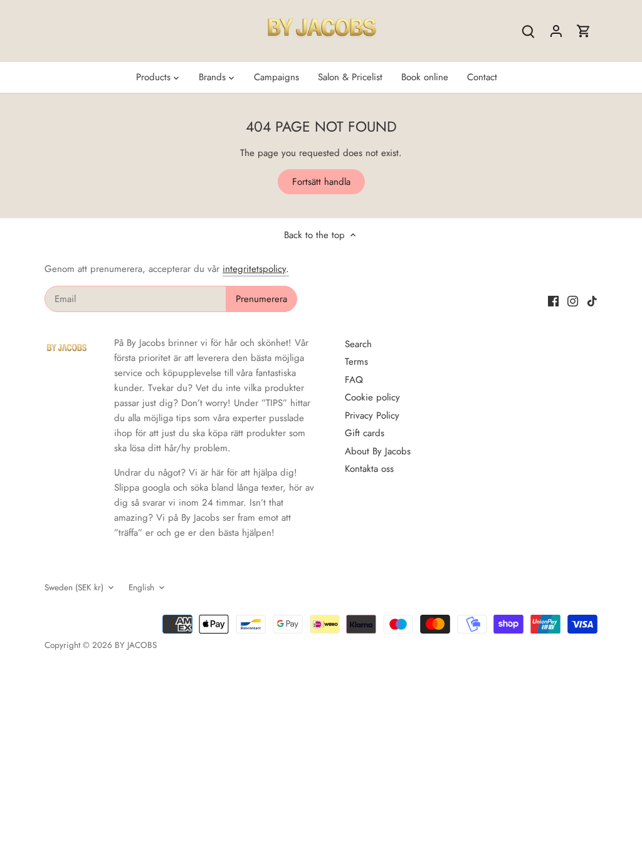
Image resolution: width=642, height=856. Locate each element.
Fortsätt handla (321, 182)
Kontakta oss (369, 469)
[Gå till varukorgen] (583, 31)
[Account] (556, 31)
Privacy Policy (372, 415)
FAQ (354, 380)
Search (358, 344)
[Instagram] (572, 300)
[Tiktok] (592, 300)
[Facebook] (553, 300)
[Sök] (528, 31)
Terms (356, 361)
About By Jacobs (378, 451)
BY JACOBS (136, 645)
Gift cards (364, 433)
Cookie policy (372, 397)
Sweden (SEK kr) (74, 588)
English (141, 588)
